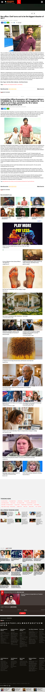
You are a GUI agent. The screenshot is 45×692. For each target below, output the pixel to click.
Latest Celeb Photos (14, 662)
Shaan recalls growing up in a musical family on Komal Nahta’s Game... (5, 573)
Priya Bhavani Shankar (21, 181)
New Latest (22, 659)
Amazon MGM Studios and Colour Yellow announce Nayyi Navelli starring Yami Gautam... (27, 560)
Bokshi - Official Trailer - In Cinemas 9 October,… (33, 667)
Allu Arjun (40, 635)
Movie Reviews (3, 669)
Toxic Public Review (23, 632)
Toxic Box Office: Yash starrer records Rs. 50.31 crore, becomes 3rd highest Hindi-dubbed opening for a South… (39, 522)
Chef (9, 84)
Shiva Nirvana (31, 181)
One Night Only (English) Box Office (33, 637)
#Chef (40, 26)
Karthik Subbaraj (36, 504)
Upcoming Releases (4, 668)
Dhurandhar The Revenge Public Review (23, 642)
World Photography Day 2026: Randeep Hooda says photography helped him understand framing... (16, 574)
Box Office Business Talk (4, 665)
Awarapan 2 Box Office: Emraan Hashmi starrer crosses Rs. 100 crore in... (16, 586)
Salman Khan (41, 638)
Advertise (4, 683)
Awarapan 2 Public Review (22, 635)
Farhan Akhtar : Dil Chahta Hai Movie (7, 504)
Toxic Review (13, 632)
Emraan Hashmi (17, 504)
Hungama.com (41, 663)
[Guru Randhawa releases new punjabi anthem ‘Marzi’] (16, 554)
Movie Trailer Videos (23, 663)
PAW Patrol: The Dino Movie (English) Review (14, 633)
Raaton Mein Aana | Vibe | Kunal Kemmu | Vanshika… (33, 663)
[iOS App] (9, 685)
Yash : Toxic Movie (38, 506)
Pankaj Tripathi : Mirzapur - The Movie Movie (8, 506)
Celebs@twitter (41, 662)
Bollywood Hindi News (4, 670)
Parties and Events (14, 661)
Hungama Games (42, 665)
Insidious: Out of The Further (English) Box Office (33, 632)
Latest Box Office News (4, 663)
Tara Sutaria (41, 641)
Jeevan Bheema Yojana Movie (4, 636)
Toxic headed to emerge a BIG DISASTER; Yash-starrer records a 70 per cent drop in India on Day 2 (39, 514)
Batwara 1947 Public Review (23, 633)
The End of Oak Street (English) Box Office (32, 643)
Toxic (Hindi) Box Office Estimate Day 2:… (6, 218)
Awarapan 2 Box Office (32, 640)
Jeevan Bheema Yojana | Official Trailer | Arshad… (33, 665)
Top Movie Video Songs (23, 661)
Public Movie (22, 630)
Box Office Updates (3, 664)
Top (41, 629)
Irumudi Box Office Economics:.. (31, 502)
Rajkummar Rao (41, 642)
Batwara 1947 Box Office (32, 641)
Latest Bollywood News (5, 502)
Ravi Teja (27, 181)
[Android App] (7, 685)
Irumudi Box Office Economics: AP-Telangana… (23, 207)
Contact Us (18, 683)
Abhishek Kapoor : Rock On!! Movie (27, 504)
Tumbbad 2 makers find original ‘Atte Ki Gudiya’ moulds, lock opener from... (38, 574)
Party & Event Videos (23, 664)
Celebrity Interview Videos (24, 662)
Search (22, 613)
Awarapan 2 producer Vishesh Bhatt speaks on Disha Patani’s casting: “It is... (5, 560)
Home (1, 683)
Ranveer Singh (41, 633)
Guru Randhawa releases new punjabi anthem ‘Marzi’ (16, 559)
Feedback (14, 683)
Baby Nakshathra (6, 181)
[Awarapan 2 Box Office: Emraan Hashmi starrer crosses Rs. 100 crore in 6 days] (16, 581)
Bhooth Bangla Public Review (23, 640)
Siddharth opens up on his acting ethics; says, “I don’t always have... (39, 559)
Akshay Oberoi (31, 506)
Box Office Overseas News (5, 666)
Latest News (9, 548)
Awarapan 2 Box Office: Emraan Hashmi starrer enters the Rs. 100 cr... (4, 586)
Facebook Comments (5, 92)
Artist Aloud (41, 664)
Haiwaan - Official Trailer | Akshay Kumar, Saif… (33, 670)
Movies (2, 620)
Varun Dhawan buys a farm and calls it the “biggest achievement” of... (27, 573)
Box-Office (5, 84)
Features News (12, 502)
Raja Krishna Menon (13, 84)
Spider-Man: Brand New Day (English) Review (14, 641)
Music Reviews (41, 668)
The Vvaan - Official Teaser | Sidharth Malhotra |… (33, 669)
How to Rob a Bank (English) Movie (5, 633)
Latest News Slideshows (4, 667)
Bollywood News (3, 661)
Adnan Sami (25, 506)
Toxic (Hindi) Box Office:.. (21, 502)
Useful (41, 658)
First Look (12, 665)
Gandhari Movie (3, 632)
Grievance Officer (24, 683)
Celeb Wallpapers (13, 663)
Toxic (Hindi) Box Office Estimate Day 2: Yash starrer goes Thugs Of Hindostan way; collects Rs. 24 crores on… (10, 521)
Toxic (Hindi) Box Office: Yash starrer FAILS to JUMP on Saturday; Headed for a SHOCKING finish (10, 514)
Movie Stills (12, 664)
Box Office (33, 629)
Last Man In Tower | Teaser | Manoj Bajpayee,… (33, 661)
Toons (12, 667)
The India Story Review (14, 644)
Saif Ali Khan (20, 84)
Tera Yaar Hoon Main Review (14, 643)
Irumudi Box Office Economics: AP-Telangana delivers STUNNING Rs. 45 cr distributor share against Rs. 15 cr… (25, 514)
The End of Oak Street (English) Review (14, 636)
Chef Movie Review (23, 82)
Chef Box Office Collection (12, 82)
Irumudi (15, 181)
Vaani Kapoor (41, 636)
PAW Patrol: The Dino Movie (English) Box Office (33, 639)
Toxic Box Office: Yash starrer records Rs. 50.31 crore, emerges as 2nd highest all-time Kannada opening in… (25, 522)
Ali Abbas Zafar (19, 506)
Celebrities (7, 620)
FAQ (28, 683)
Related (3, 548)
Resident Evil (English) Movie (5, 643)
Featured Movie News (4, 662)
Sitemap (40, 666)
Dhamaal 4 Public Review (24, 636)
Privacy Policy (9, 683)
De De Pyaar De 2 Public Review (23, 646)
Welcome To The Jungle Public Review (24, 638)
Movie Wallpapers (13, 666)
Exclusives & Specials (23, 665)
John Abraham (41, 639)
